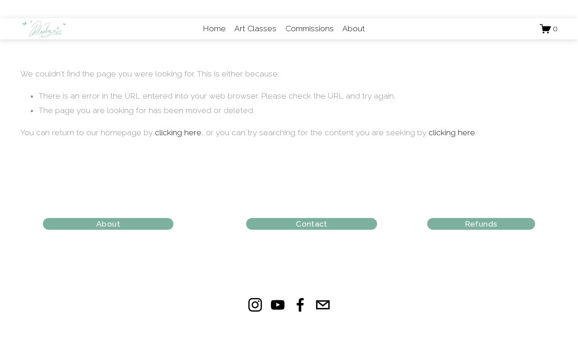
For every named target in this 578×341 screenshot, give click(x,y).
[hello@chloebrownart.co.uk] (323, 305)
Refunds (481, 223)
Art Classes (255, 28)
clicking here (178, 132)
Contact (311, 223)
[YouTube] (277, 305)
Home (214, 28)
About (353, 28)
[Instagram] (255, 305)
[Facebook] (300, 305)
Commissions (309, 28)
